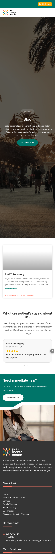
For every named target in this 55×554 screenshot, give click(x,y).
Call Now (46, 4)
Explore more (11, 289)
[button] (50, 12)
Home (25, 111)
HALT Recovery (14, 274)
